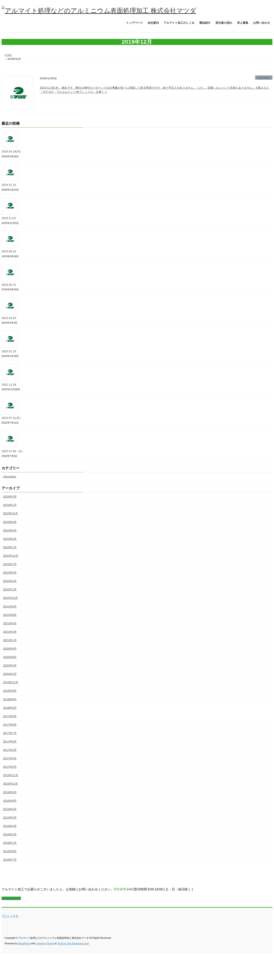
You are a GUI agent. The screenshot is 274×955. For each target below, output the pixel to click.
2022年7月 (10, 564)
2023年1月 (10, 547)
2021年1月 (10, 640)
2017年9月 (10, 716)
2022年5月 (10, 572)
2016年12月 (10, 775)
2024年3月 (10, 496)
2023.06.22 (9, 284)
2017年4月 (10, 750)
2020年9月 (10, 648)
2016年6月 (10, 809)
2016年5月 (10, 817)
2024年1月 (10, 505)
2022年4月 (10, 581)
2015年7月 (10, 859)
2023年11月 (10, 513)
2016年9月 (10, 792)
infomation (264, 77)
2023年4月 (10, 538)
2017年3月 (10, 758)
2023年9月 (10, 522)
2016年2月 (10, 834)
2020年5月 (10, 665)
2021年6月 (10, 623)
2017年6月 (10, 741)
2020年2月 (10, 674)
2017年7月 (10, 733)
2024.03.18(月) (11, 151)
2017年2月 (10, 766)
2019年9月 (10, 690)
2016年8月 (10, 800)
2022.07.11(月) (11, 418)
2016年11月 (10, 783)
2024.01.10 (9, 184)
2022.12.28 (9, 384)
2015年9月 (10, 851)
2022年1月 (10, 589)
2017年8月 (10, 724)
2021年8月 (10, 615)
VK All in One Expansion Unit (73, 943)
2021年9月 (10, 606)
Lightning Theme (45, 943)
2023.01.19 (9, 351)
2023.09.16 (9, 251)
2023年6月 (10, 530)
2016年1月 (10, 842)
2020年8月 (10, 657)
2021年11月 (10, 597)
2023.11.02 (9, 218)
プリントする (10, 915)
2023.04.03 (9, 318)
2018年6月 (10, 707)
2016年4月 (10, 826)
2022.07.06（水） (13, 451)
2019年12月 (10, 682)
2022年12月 (10, 555)
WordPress (24, 943)
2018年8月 (10, 699)
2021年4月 (10, 631)
